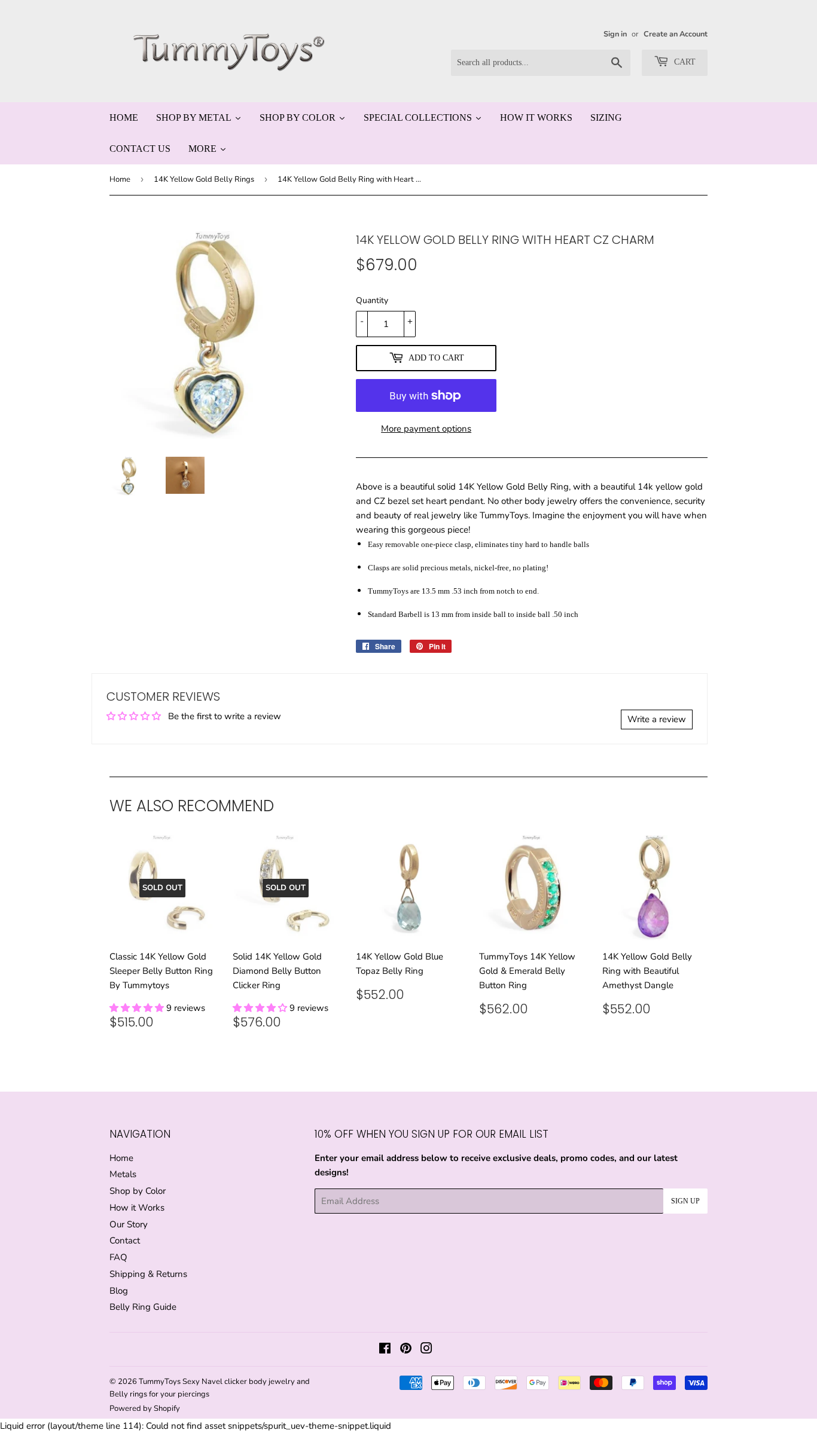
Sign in (615, 34)
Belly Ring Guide (142, 1307)
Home (119, 179)
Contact (124, 1240)
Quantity (372, 300)
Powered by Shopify (144, 1408)
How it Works (136, 1208)
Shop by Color (137, 1191)
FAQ (118, 1257)
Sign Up (685, 1201)
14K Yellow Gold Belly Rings (204, 179)
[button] (137, 1008)
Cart (684, 61)
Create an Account (676, 34)
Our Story (128, 1224)
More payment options (426, 429)
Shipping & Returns (148, 1274)
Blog (118, 1291)
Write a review (656, 719)
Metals (122, 1174)
